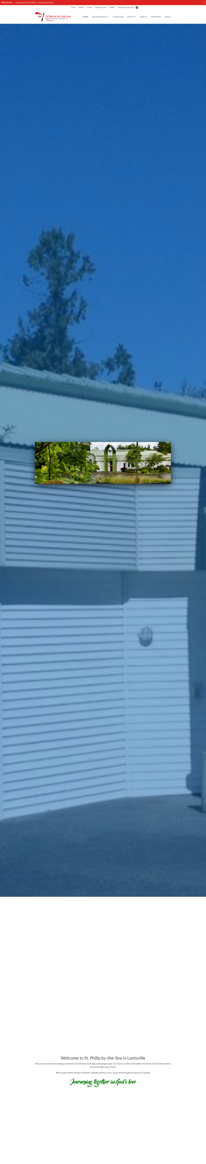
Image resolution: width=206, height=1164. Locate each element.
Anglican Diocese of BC (126, 7)
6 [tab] (110, 485)
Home (85, 17)
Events (130, 17)
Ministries (156, 17)
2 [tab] (96, 485)
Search (73, 7)
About (168, 17)
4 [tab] (103, 485)
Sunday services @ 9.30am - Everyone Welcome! (34, 2)
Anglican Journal (101, 7)
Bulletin (81, 7)
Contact (89, 7)
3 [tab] (99, 485)
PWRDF (112, 7)
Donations (118, 17)
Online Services (99, 17)
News (142, 17)
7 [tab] (114, 485)
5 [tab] (106, 485)
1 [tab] (92, 485)
